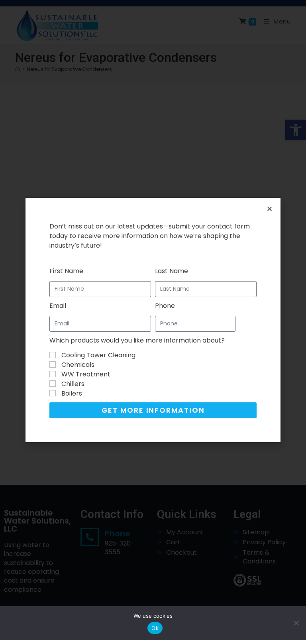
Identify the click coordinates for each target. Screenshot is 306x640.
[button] (270, 209)
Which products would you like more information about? (137, 340)
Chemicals (77, 364)
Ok (155, 628)
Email (57, 305)
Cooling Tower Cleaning (98, 355)
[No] (296, 623)
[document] (153, 320)
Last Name (171, 271)
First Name (66, 271)
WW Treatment (85, 374)
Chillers (72, 383)
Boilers (71, 393)
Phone (165, 305)
